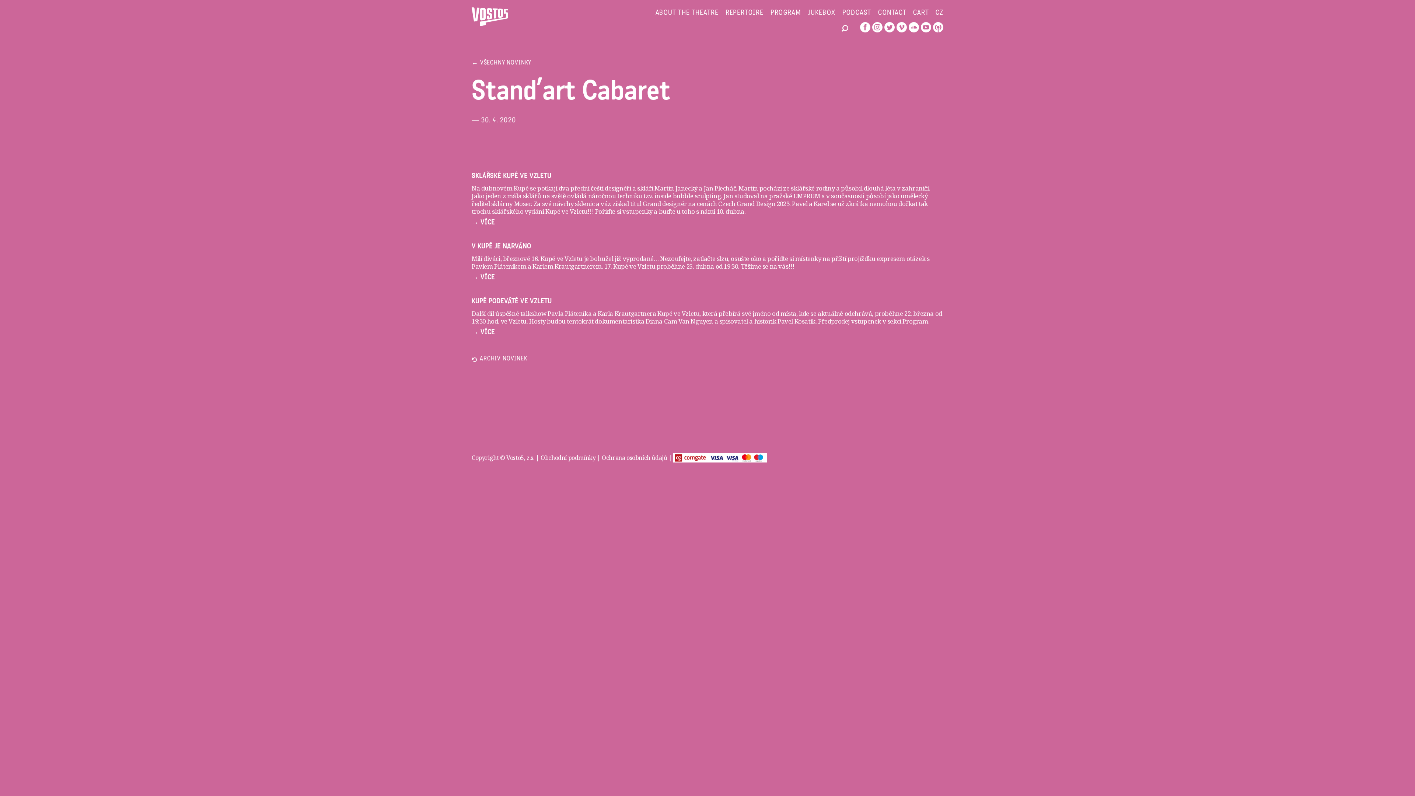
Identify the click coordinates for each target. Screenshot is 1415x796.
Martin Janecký (675, 188)
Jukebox (822, 13)
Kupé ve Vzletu (678, 313)
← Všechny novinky (501, 63)
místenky (808, 258)
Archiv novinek (503, 359)
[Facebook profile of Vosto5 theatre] (865, 27)
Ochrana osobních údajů (634, 458)
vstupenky (637, 211)
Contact (892, 13)
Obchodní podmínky (568, 458)
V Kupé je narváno (501, 246)
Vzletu (518, 321)
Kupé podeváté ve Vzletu (512, 301)
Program (786, 13)
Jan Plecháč (719, 188)
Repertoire (745, 13)
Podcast (856, 13)
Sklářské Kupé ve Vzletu (511, 176)
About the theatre (687, 13)
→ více (483, 222)
